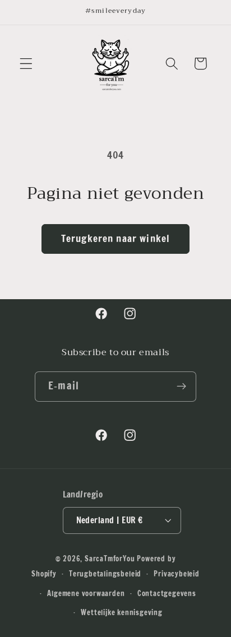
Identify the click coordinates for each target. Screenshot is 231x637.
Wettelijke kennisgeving (122, 612)
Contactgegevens (166, 593)
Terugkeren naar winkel (115, 238)
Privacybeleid (176, 574)
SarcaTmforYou (110, 559)
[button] (26, 63)
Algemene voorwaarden (85, 593)
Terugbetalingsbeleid (105, 574)
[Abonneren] (181, 386)
